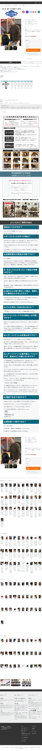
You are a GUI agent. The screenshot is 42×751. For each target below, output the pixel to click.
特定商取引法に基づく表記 (25, 733)
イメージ (31, 62)
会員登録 (33, 728)
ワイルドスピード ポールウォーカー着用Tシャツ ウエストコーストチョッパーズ (31, 542)
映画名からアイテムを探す (32, 21)
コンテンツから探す (22, 5)
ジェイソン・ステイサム (30, 24)
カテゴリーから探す (7, 5)
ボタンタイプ (34, 19)
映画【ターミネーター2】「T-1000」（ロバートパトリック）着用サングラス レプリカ (14, 542)
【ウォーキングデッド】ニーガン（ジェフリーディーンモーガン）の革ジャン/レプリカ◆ (23, 554)
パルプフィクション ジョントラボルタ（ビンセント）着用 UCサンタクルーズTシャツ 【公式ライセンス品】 (2, 568)
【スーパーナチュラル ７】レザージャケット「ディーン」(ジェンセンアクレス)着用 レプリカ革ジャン (23, 502)
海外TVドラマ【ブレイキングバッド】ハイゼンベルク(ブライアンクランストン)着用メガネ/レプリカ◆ (35, 513)
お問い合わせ (34, 733)
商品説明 (10, 62)
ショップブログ (23, 739)
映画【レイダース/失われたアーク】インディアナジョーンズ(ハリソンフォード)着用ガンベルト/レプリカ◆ (31, 513)
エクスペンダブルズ (31, 20)
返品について (23, 731)
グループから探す (14, 5)
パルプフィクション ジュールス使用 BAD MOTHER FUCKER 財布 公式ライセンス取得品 (2, 501)
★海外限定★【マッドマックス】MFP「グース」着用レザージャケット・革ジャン (39, 554)
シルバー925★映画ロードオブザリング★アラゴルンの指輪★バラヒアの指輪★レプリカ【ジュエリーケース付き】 (27, 502)
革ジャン (29, 19)
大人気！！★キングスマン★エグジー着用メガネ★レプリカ (2, 512)
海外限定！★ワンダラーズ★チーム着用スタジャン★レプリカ (18, 500)
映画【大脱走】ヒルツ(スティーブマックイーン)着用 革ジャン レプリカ (10, 501)
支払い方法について (24, 728)
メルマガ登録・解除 (24, 737)
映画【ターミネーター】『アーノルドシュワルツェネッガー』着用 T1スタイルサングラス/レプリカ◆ (18, 513)
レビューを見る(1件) (29, 58)
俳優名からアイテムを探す (32, 23)
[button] (1, 32)
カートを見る (34, 731)
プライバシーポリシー (25, 735)
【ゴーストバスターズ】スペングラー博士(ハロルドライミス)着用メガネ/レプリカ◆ (27, 512)
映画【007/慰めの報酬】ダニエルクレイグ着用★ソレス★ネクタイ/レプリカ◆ (2, 523)
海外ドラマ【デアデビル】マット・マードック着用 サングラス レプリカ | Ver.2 (6, 512)
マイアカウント (34, 726)
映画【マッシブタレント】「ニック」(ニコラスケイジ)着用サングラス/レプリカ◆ (6, 542)
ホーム (2, 5)
